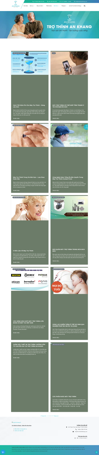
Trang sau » (56, 415)
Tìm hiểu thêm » (16, 118)
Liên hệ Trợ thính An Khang (75, 5)
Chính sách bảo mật (18, 430)
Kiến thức (56, 5)
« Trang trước (43, 415)
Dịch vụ (31, 5)
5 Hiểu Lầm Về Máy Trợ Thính (23, 250)
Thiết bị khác (49, 5)
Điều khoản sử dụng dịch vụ (20, 429)
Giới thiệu (26, 5)
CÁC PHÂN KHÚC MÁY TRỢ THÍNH (64, 396)
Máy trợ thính (40, 5)
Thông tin (63, 5)
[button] (84, 6)
